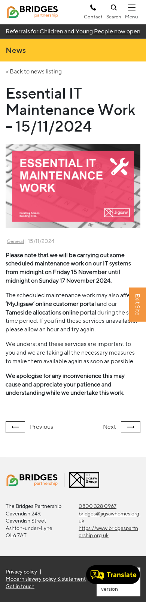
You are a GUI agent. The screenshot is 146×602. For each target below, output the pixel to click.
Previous (41, 426)
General (15, 241)
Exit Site (137, 305)
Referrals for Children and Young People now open (73, 31)
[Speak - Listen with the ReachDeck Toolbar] (113, 574)
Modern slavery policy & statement (46, 579)
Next (110, 426)
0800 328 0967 (97, 506)
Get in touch (20, 586)
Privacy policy (21, 572)
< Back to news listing (34, 71)
